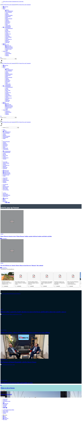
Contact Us (7, 52)
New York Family (3, 380)
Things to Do (7, 25)
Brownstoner (5, 187)
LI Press (4, 192)
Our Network (5, 184)
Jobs (4, 7)
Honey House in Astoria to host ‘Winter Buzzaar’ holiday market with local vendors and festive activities (26, 236)
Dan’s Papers (5, 194)
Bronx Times (5, 188)
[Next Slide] (80, 283)
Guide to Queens (9, 47)
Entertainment (8, 16)
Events (5, 417)
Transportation (8, 26)
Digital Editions (8, 53)
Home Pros (6, 418)
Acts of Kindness (8, 12)
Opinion (6, 19)
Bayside (6, 30)
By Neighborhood (9, 11)
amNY (4, 185)
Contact (5, 419)
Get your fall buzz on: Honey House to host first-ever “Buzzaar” (21, 265)
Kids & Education (8, 18)
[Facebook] (5, 202)
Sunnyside (7, 42)
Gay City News (6, 189)
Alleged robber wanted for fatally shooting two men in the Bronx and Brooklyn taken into (33, 312)
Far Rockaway (8, 33)
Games (6, 50)
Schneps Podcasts (3, 359)
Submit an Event (9, 46)
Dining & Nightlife (8, 15)
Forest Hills (7, 36)
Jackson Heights (8, 37)
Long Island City (8, 39)
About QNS (5, 51)
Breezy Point (7, 31)
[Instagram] (7, 202)
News (4, 8)
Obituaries (7, 20)
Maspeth (7, 40)
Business (7, 14)
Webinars (7, 55)
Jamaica (6, 38)
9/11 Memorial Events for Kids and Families (16, 383)
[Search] (0, 57)
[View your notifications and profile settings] (1, 60)
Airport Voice (5, 196)
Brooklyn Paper (6, 186)
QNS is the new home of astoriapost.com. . (13, 1)
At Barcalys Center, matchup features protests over (25, 332)
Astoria (6, 29)
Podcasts (7, 54)
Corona (6, 32)
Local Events (8, 45)
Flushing (7, 34)
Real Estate (7, 22)
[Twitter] (6, 202)
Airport (6, 13)
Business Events (8, 49)
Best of (4, 43)
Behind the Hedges (6, 195)
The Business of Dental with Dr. (18, 362)
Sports (6, 24)
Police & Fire (7, 21)
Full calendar (3, 390)
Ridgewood (7, 41)
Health (6, 17)
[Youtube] (8, 202)
